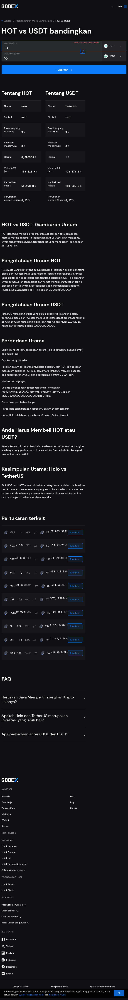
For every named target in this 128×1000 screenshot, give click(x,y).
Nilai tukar (7, 814)
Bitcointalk (11, 967)
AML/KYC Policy (21, 986)
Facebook (11, 939)
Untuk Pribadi (8, 884)
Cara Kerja (7, 802)
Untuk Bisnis (8, 890)
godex (7, 20)
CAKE (13, 653)
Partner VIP (7, 840)
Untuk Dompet (9, 852)
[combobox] (110, 6)
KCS (49, 559)
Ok (119, 993)
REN (49, 613)
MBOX (13, 586)
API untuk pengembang (13, 870)
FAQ (72, 796)
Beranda (6, 796)
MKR (12, 532)
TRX (47, 626)
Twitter (9, 946)
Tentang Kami (8, 808)
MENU (120, 6)
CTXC (13, 559)
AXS (48, 599)
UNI (12, 599)
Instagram (11, 960)
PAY (48, 572)
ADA (12, 546)
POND (13, 613)
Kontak (73, 808)
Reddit (9, 974)
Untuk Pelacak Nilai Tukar (14, 864)
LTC (12, 639)
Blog (72, 802)
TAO (12, 572)
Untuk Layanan (9, 846)
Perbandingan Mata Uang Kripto (33, 20)
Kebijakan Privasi (59, 986)
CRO (48, 532)
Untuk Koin (7, 858)
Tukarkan (62, 70)
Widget (5, 820)
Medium (10, 953)
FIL (11, 626)
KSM (48, 546)
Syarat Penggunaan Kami (102, 986)
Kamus (5, 826)
